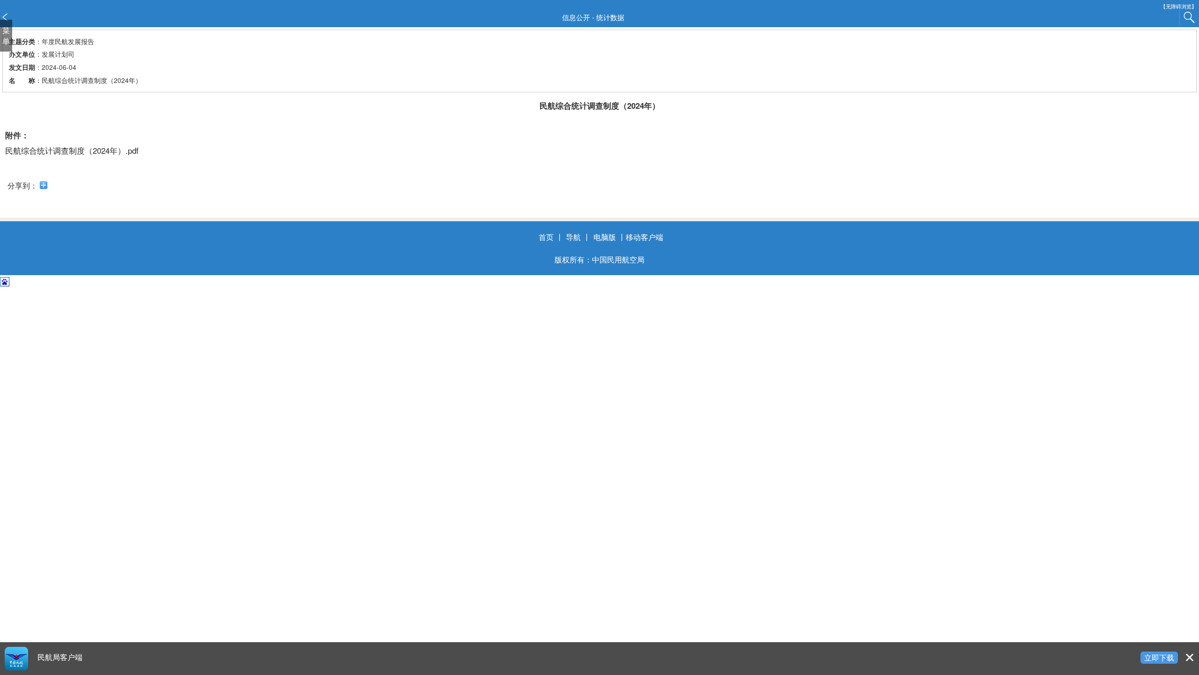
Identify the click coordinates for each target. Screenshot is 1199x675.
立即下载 (1159, 657)
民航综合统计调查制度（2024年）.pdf (72, 150)
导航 (573, 237)
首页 (546, 237)
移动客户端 (644, 237)
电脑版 (604, 237)
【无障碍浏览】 (1179, 6)
